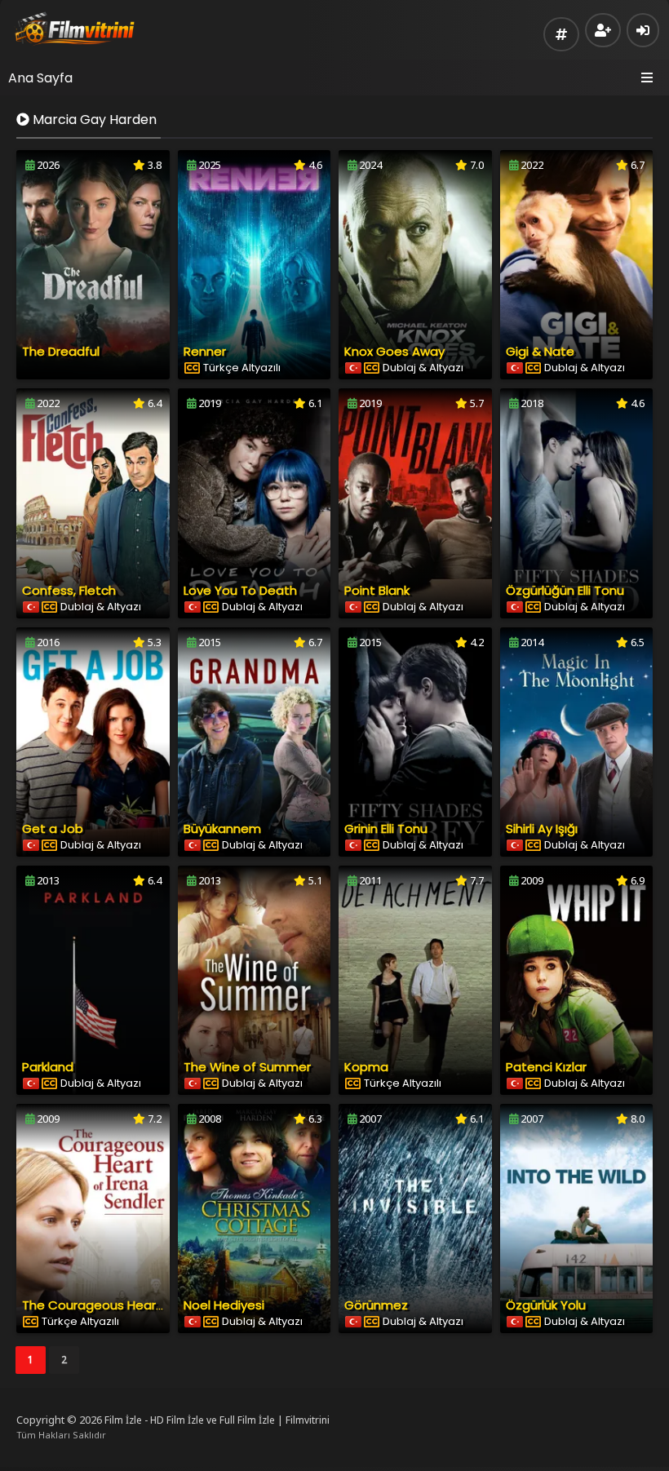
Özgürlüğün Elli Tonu (565, 590)
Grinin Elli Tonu (386, 828)
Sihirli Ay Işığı (542, 828)
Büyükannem (222, 828)
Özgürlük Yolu (546, 1305)
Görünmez (376, 1305)
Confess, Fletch (69, 590)
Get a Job (52, 828)
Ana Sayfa (40, 78)
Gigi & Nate (540, 351)
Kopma (366, 1066)
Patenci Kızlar (546, 1066)
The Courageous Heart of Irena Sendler (141, 1305)
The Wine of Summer (247, 1066)
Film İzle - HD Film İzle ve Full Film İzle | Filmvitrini (217, 1420)
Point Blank (377, 590)
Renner (205, 351)
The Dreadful (61, 351)
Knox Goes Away (394, 351)
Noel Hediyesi (224, 1305)
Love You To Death (240, 590)
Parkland (47, 1066)
